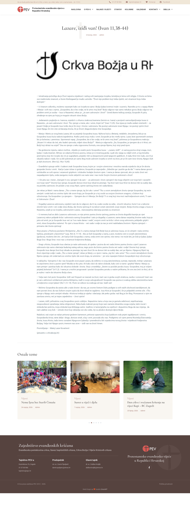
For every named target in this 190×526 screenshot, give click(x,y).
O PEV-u (87, 9)
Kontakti (153, 9)
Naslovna (76, 9)
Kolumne (129, 9)
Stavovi (118, 9)
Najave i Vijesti (103, 9)
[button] (89, 422)
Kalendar (141, 9)
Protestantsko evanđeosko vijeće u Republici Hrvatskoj (48, 9)
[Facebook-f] (149, 467)
